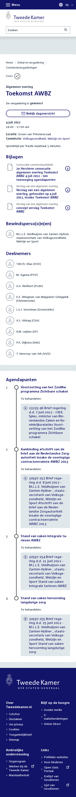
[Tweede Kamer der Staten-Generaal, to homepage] (25, 16)
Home (9, 62)
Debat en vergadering (31, 62)
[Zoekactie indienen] (66, 30)
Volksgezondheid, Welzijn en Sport (46, 138)
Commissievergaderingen (21, 67)
